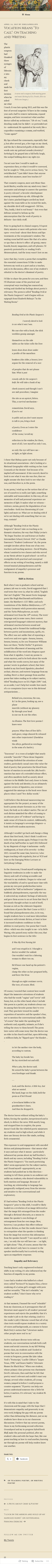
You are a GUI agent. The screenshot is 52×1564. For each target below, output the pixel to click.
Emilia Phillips (18, 4)
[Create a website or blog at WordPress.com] (5, 1557)
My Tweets (9, 1540)
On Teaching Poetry (18, 1481)
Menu (27, 14)
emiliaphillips (30, 24)
